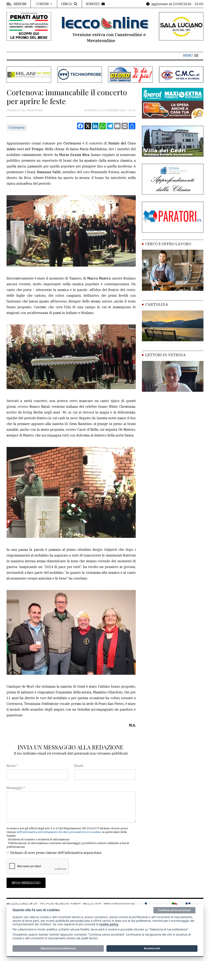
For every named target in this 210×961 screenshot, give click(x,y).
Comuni (43, 4)
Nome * (12, 766)
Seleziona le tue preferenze (58, 948)
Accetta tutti (152, 948)
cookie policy (108, 924)
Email (78, 766)
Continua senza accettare (174, 910)
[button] (190, 55)
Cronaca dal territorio (25, 110)
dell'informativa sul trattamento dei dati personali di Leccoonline (59, 832)
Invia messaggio (26, 883)
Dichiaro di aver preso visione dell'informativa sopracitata (55, 853)
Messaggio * (16, 788)
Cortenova (17, 127)
